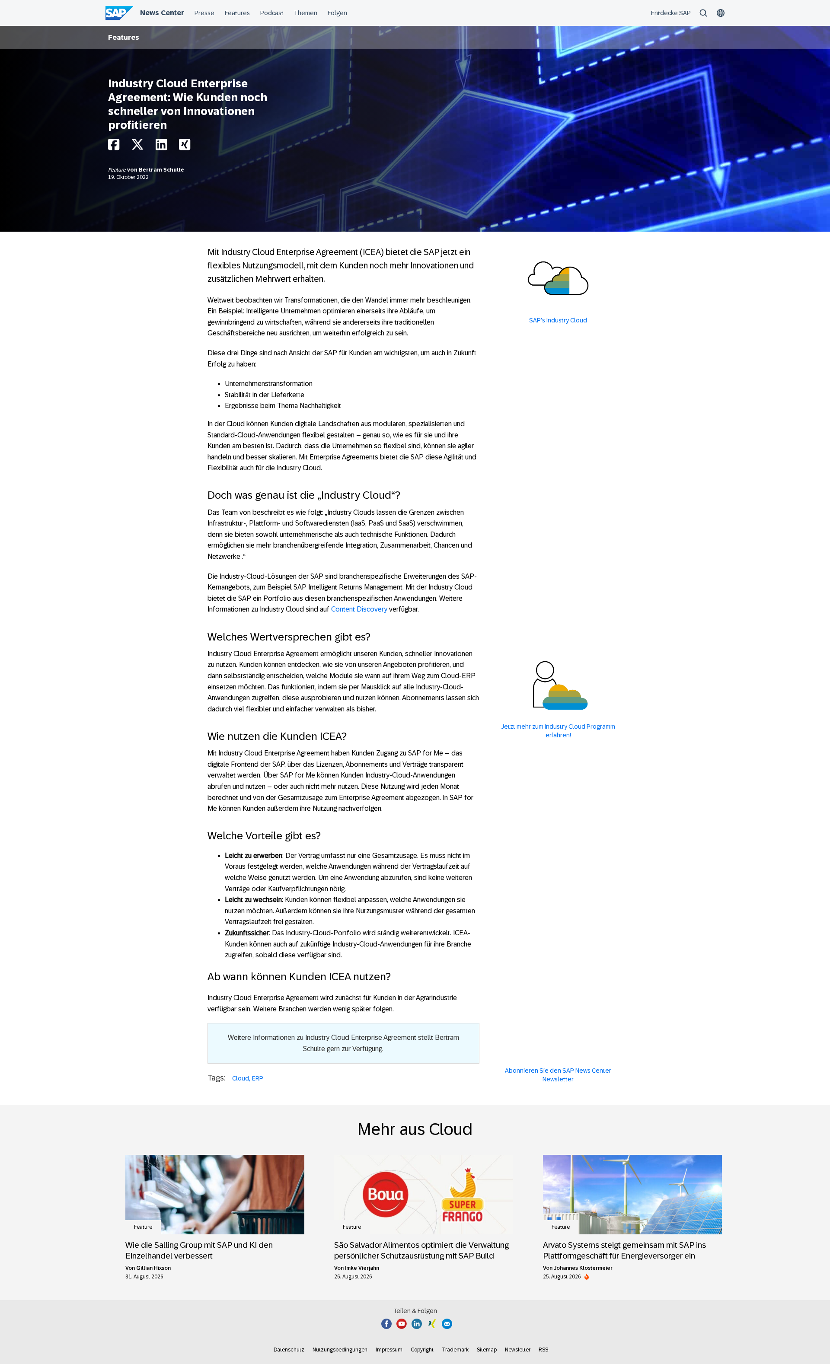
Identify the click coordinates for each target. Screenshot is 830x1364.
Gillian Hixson (153, 1268)
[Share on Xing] (184, 146)
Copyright (422, 1350)
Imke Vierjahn (362, 1268)
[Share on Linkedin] (161, 146)
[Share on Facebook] (113, 146)
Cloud (240, 1078)
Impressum (389, 1350)
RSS (543, 1350)
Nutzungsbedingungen (340, 1350)
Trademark (455, 1350)
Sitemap (487, 1350)
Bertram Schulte (161, 170)
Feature (117, 170)
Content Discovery (359, 609)
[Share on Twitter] (137, 146)
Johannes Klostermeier (583, 1268)
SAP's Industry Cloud (558, 320)
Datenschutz (289, 1350)
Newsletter (517, 1350)
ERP (257, 1078)
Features (123, 37)
